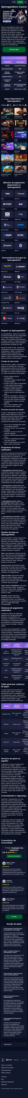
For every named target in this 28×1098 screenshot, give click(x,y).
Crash (16, 105)
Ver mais (14, 916)
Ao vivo (10, 105)
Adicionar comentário (14, 856)
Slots (23, 105)
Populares (3, 105)
